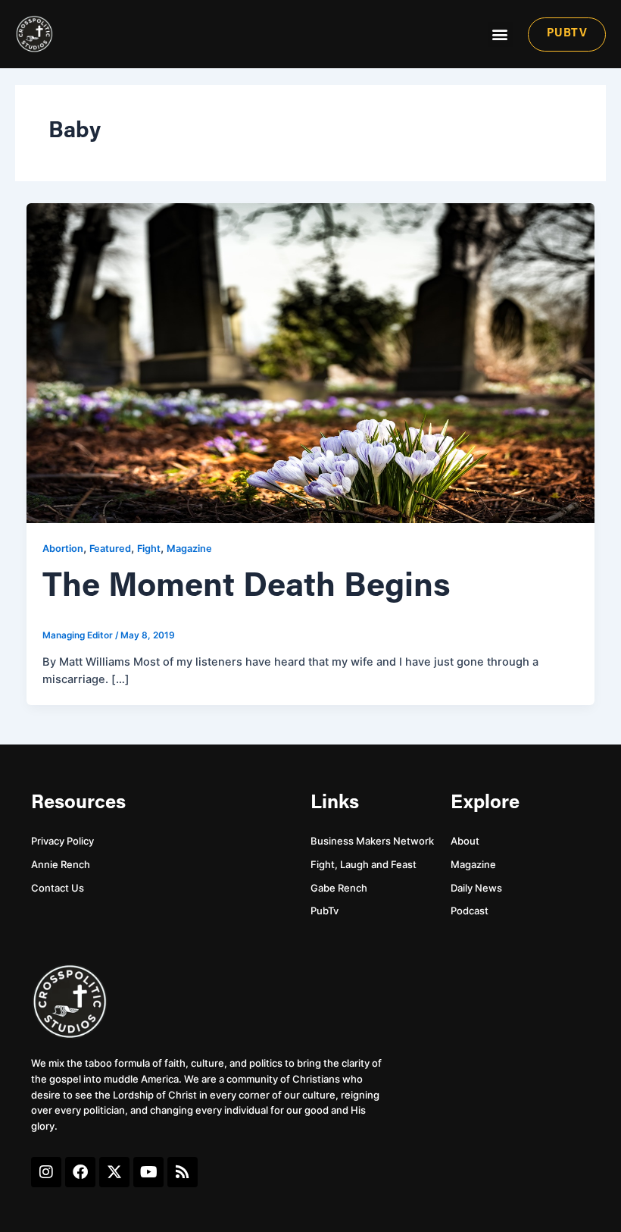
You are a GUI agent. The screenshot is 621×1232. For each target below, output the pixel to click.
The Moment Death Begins (246, 587)
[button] (500, 34)
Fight (149, 548)
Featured (110, 548)
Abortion (62, 548)
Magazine (189, 548)
